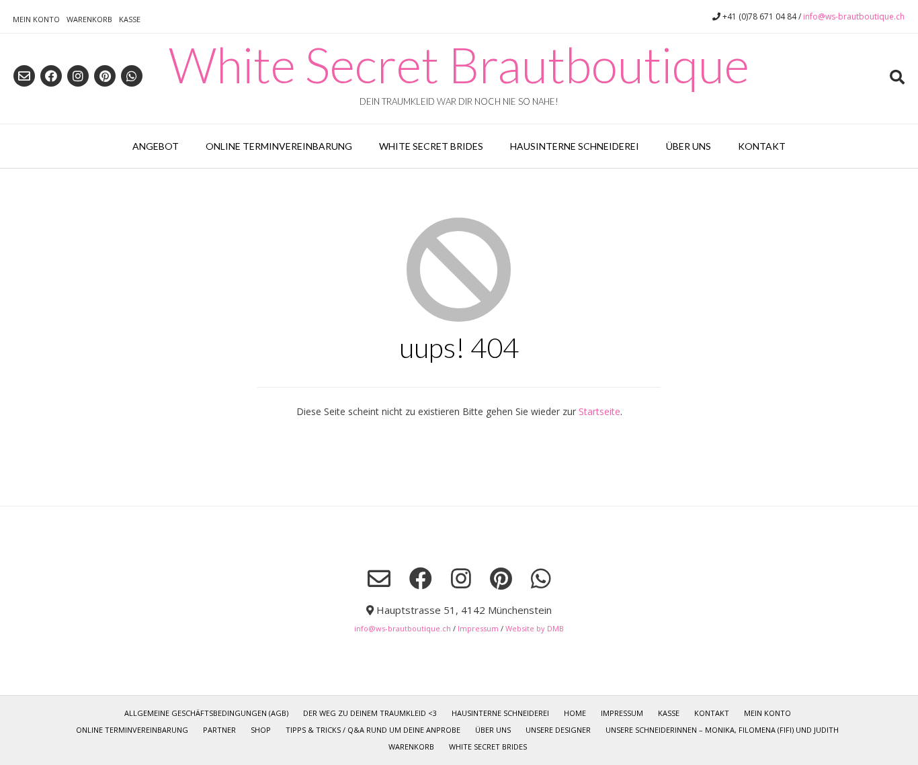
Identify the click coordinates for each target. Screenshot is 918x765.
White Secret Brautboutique (459, 64)
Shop (261, 730)
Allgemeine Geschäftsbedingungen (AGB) (206, 713)
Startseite (599, 411)
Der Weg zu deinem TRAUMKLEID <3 (370, 713)
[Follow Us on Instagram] (78, 76)
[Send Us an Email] (24, 76)
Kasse (129, 19)
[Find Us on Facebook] (51, 76)
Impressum (478, 628)
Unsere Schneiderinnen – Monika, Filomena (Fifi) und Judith (722, 730)
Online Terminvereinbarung (279, 146)
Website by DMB (534, 628)
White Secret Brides (431, 146)
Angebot (155, 146)
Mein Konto (36, 19)
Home (575, 713)
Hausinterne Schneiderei (574, 146)
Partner (219, 730)
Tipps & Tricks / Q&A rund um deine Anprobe (373, 730)
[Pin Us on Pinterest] (105, 76)
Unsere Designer (558, 730)
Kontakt (762, 146)
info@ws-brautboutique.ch (854, 16)
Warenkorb (89, 19)
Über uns (688, 146)
